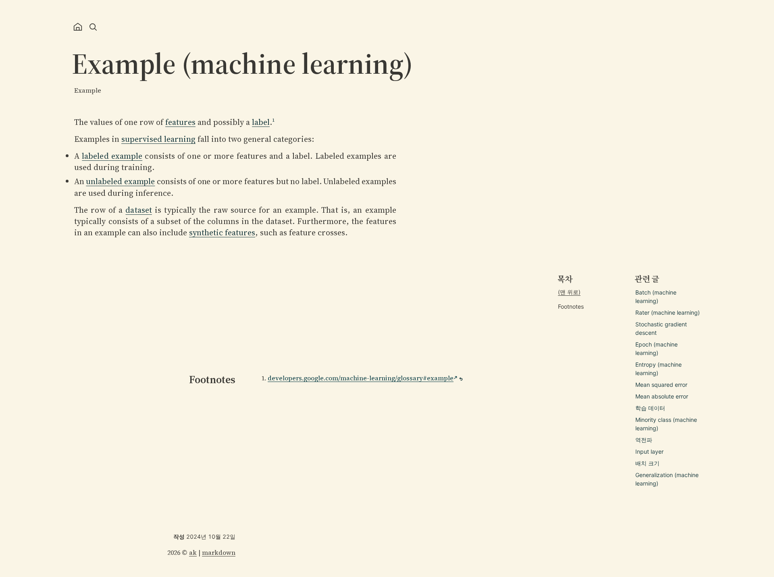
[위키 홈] (77, 27)
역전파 (643, 439)
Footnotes (571, 306)
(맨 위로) (569, 291)
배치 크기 (647, 463)
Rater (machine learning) (667, 312)
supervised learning (158, 139)
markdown (218, 552)
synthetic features (222, 232)
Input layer (649, 451)
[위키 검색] (93, 27)
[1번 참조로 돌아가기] (461, 379)
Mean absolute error (661, 396)
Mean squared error (661, 384)
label (261, 122)
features (180, 122)
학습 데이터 (650, 408)
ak (193, 552)
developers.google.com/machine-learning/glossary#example (361, 378)
